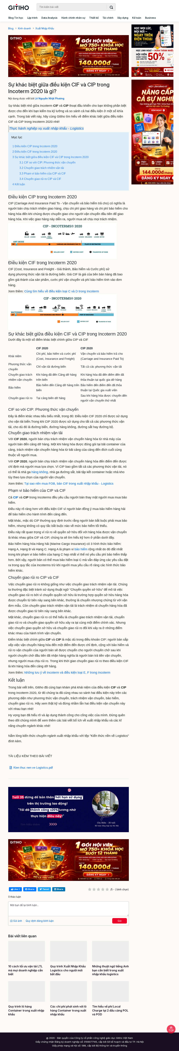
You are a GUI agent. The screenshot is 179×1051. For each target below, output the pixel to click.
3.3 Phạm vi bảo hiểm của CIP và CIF (42, 173)
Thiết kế (93, 17)
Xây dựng (122, 17)
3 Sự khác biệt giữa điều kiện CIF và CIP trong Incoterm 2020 (50, 157)
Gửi (119, 920)
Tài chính (107, 17)
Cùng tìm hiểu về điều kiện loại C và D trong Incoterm (61, 291)
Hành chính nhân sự (73, 17)
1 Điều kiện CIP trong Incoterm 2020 (34, 146)
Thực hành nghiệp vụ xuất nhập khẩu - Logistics (46, 128)
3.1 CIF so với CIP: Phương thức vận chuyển (47, 162)
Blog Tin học (15, 17)
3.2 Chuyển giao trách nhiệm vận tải (41, 167)
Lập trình (32, 17)
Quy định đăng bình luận (40, 920)
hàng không (39, 472)
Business (150, 17)
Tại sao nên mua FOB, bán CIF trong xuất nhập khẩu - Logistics (68, 483)
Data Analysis (49, 17)
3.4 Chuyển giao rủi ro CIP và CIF (40, 178)
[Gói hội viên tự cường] (152, 132)
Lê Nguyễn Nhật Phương (49, 98)
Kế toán (136, 17)
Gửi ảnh (17, 920)
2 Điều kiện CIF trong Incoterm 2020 (34, 151)
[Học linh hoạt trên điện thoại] (152, 50)
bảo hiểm (80, 549)
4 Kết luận (18, 184)
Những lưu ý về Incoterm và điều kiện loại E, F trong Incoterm (67, 672)
